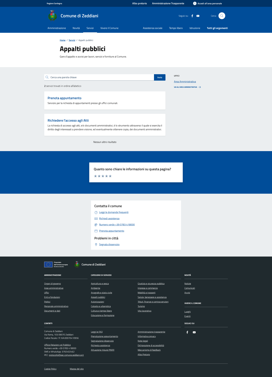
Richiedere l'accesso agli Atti (68, 120)
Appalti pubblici (98, 297)
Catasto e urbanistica (101, 306)
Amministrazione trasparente (151, 331)
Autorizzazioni (97, 301)
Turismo (141, 306)
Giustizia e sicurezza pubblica (151, 283)
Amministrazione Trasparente (168, 3)
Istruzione (195, 28)
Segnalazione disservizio (102, 341)
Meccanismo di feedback (149, 350)
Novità (76, 28)
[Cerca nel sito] (221, 15)
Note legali (143, 341)
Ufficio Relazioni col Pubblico (57, 344)
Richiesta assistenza (100, 345)
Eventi (187, 316)
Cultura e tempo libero (101, 310)
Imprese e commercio (148, 288)
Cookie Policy (50, 368)
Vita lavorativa (144, 310)
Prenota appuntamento (64, 98)
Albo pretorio (139, 3)
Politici (47, 301)
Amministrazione (57, 28)
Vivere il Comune (109, 28)
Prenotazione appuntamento (104, 336)
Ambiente (95, 288)
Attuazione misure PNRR (102, 350)
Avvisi (187, 292)
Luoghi (187, 311)
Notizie (187, 283)
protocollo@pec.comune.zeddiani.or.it (66, 355)
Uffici (46, 292)
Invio (159, 77)
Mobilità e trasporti (146, 292)
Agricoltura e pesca (100, 283)
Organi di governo (52, 283)
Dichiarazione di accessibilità (151, 345)
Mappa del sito (77, 368)
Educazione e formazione (102, 315)
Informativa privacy (147, 336)
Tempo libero (176, 28)
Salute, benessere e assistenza (152, 297)
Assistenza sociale (152, 28)
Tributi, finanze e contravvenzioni (153, 301)
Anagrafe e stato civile (101, 292)
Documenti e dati (52, 310)
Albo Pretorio (144, 354)
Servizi (90, 28)
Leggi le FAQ (97, 331)
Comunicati (189, 288)
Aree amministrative (53, 288)
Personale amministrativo (56, 306)
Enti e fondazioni (52, 297)
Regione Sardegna (54, 3)
